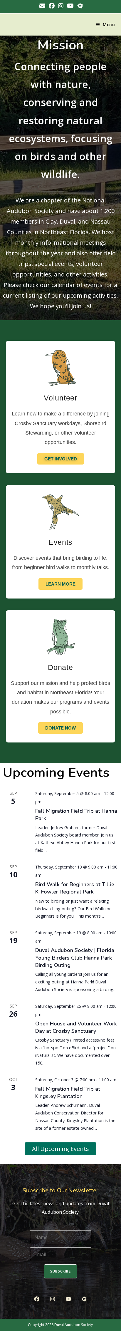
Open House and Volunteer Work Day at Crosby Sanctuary (76, 1027)
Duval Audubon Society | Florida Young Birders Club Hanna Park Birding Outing (74, 957)
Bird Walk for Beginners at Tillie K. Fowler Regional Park (74, 888)
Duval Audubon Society (73, 1324)
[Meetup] (84, 1299)
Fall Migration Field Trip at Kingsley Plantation (67, 1092)
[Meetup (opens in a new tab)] (79, 6)
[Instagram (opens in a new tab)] (60, 6)
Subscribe (60, 1271)
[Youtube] (68, 1299)
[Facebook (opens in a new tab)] (51, 6)
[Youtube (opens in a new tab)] (70, 6)
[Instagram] (52, 1299)
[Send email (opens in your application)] (42, 6)
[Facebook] (36, 1299)
